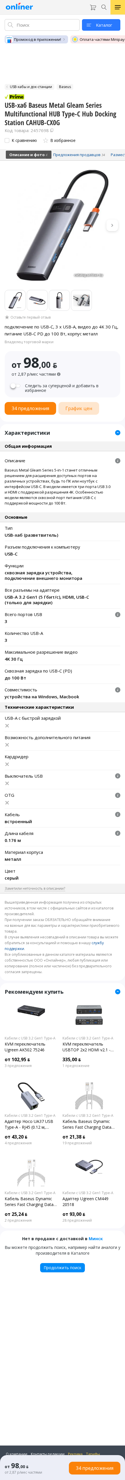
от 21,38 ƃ (74, 1137)
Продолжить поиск (62, 1267)
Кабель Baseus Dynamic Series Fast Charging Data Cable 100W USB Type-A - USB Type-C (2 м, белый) (87, 1124)
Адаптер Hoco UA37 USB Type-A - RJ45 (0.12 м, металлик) (29, 1124)
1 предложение (76, 1066)
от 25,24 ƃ (16, 1214)
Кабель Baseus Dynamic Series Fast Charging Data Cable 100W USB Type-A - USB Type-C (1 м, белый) (29, 1201)
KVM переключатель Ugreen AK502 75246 (25, 1047)
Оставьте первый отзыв (30, 317)
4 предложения (18, 1143)
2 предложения (18, 1220)
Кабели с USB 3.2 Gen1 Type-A (30, 1038)
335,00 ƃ (72, 1059)
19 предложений (77, 1143)
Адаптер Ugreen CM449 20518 (85, 1201)
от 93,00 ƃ (74, 1214)
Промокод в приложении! (37, 39)
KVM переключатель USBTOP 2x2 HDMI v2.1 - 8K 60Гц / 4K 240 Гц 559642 (89, 1047)
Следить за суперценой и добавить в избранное (62, 388)
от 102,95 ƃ (17, 1059)
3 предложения (18, 1066)
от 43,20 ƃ (16, 1137)
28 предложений (77, 1220)
